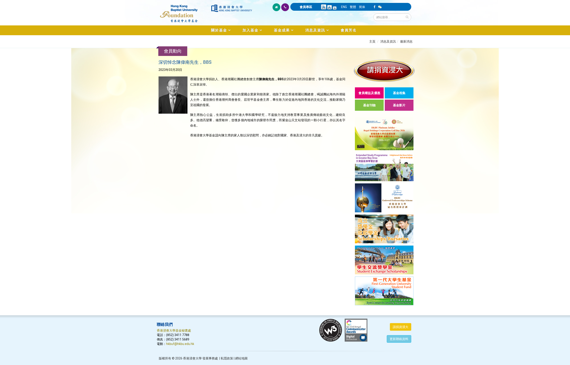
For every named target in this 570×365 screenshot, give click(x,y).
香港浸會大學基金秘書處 (174, 330)
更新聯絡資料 (399, 339)
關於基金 (219, 30)
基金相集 (399, 93)
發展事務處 (210, 358)
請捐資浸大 (400, 327)
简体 (362, 7)
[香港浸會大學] (231, 8)
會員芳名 (349, 30)
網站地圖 (241, 358)
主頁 (372, 41)
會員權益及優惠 (369, 93)
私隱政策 (227, 358)
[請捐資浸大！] (384, 70)
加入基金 (250, 30)
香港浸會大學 (192, 358)
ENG (344, 7)
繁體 (353, 7)
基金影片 (399, 105)
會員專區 (306, 7)
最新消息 (406, 41)
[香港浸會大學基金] (183, 11)
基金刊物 (369, 105)
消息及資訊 (315, 30)
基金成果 (282, 30)
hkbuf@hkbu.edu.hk (180, 344)
